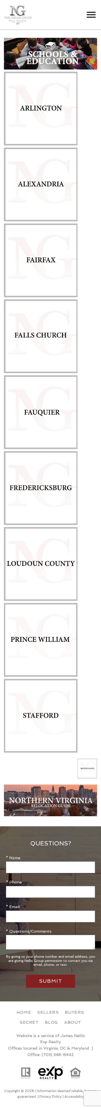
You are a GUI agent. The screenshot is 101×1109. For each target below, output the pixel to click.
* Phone (14, 882)
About (72, 1022)
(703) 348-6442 (58, 1054)
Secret (29, 1022)
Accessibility (74, 1096)
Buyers (75, 1012)
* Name (13, 858)
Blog (51, 1022)
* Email (13, 906)
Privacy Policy (50, 1096)
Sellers (48, 1012)
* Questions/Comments (28, 931)
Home (24, 1012)
